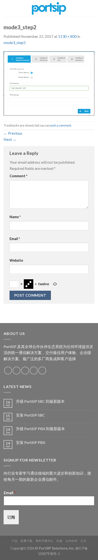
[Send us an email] (34, 370)
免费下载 (26, 541)
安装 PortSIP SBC (30, 415)
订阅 (11, 517)
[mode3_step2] (49, 83)
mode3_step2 (15, 42)
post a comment (60, 125)
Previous (13, 133)
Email (15, 239)
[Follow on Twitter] (25, 370)
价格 (59, 541)
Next (10, 139)
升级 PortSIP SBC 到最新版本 (40, 401)
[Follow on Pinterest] (42, 370)
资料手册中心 (44, 541)
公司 (83, 541)
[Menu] (6, 8)
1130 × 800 (67, 36)
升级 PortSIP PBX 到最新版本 (40, 428)
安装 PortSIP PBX (30, 442)
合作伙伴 (71, 541)
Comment (18, 176)
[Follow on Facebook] (8, 370)
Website (16, 260)
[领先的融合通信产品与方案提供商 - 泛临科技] (49, 8)
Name (15, 217)
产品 (15, 541)
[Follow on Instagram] (16, 370)
